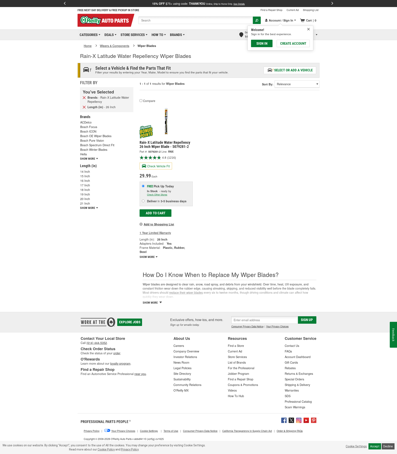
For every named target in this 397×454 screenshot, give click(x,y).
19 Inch (85, 194)
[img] (308, 29)
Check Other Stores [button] (157, 194)
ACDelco (86, 122)
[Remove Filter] (84, 97)
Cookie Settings (356, 446)
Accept (374, 446)
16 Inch (85, 180)
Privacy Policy (130, 449)
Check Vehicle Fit (158, 166)
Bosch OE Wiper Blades (95, 136)
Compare (149, 101)
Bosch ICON (88, 131)
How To (157, 35)
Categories (88, 35)
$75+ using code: (198, 3)
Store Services (132, 35)
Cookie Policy (106, 449)
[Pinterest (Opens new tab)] (313, 420)
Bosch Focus (88, 127)
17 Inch (85, 185)
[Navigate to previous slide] (64, 3)
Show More (147, 257)
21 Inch (85, 203)
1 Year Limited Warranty (155, 233)
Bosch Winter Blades (93, 149)
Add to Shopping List (159, 224)
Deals (108, 35)
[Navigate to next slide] (332, 3)
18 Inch (85, 190)
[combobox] (196, 20)
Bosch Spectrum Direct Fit (97, 145)
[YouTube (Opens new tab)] (306, 420)
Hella (83, 154)
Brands (175, 35)
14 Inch (85, 171)
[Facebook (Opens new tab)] (284, 420)
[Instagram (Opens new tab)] (298, 420)
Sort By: (267, 84)
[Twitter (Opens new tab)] (291, 420)
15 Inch (85, 176)
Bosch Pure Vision (92, 140)
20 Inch (85, 199)
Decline (388, 446)
